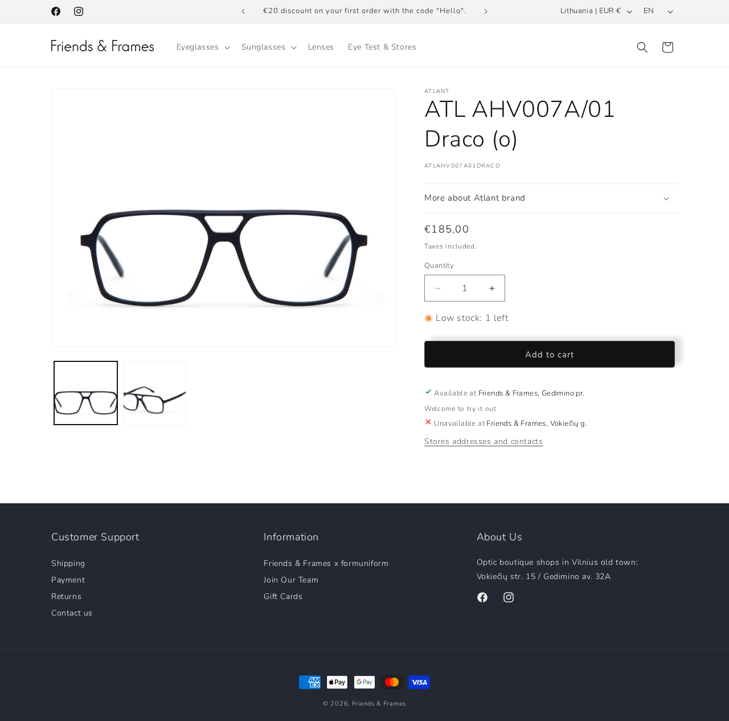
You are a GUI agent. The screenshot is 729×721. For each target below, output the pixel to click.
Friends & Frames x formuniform (326, 564)
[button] (202, 47)
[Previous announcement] (243, 11)
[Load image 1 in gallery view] (85, 393)
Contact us (72, 612)
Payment (68, 579)
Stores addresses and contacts (483, 441)
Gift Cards (283, 596)
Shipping (68, 564)
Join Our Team (291, 579)
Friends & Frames (379, 703)
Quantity (439, 265)
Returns (66, 596)
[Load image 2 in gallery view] (154, 393)
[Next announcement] (485, 11)
